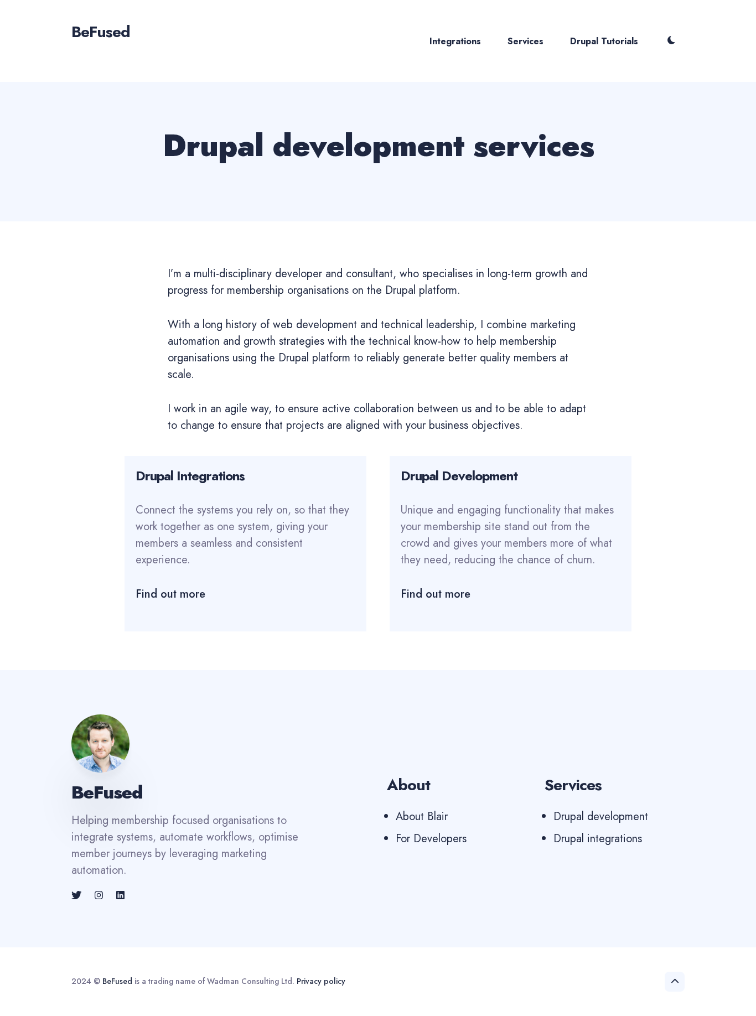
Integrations (455, 41)
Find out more (170, 594)
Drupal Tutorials (604, 41)
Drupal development (600, 816)
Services (525, 41)
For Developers (431, 839)
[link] (77, 895)
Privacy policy (321, 981)
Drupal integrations (597, 839)
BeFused (117, 981)
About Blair (422, 816)
